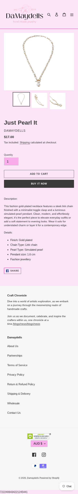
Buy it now (39, 183)
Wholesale (13, 403)
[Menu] (72, 14)
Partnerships (14, 355)
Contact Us (14, 412)
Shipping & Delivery (18, 393)
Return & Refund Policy (21, 384)
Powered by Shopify (49, 478)
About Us (12, 346)
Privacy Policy (15, 374)
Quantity (8, 154)
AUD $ (38, 443)
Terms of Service (17, 365)
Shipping (25, 142)
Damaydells (33, 478)
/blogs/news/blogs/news (26, 323)
